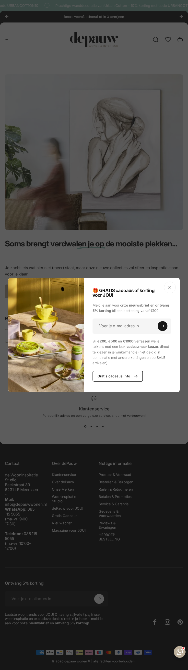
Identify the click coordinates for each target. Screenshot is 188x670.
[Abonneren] (162, 326)
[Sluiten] (170, 287)
